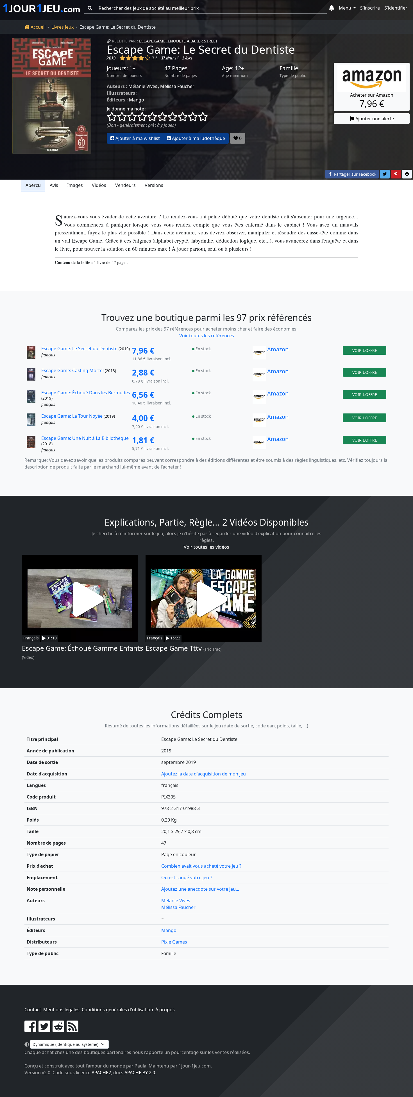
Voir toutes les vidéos (206, 547)
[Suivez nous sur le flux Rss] (72, 1030)
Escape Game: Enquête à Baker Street (178, 41)
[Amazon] (259, 354)
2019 (111, 57)
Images (75, 185)
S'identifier (395, 8)
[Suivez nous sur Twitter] (44, 1030)
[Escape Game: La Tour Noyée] (33, 421)
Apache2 (101, 1072)
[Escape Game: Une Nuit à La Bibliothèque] (33, 444)
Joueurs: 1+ (121, 68)
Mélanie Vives (142, 86)
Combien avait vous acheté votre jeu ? (201, 866)
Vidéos (99, 185)
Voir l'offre (364, 350)
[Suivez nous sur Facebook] (30, 1030)
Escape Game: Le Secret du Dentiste (201, 49)
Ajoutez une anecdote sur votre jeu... (200, 889)
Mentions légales (61, 1009)
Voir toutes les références (206, 336)
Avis (54, 185)
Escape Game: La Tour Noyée (72, 416)
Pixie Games (174, 942)
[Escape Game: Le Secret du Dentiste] (51, 96)
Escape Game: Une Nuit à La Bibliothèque (85, 438)
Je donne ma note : (126, 109)
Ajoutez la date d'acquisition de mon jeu (203, 774)
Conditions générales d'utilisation (117, 1009)
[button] (332, 8)
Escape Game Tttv (174, 648)
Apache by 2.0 (139, 1072)
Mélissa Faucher (177, 86)
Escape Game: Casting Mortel (72, 370)
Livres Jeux (62, 27)
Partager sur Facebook (354, 174)
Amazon (278, 349)
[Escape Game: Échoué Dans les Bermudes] (33, 399)
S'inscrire (370, 8)
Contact (32, 1009)
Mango (136, 100)
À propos (165, 1009)
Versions (154, 185)
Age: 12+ (233, 68)
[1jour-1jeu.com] (41, 8)
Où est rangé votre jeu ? (186, 877)
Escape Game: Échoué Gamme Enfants (82, 648)
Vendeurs (125, 185)
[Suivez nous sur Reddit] (58, 1030)
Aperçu (33, 185)
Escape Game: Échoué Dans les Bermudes (85, 393)
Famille (289, 68)
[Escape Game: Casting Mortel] (33, 376)
